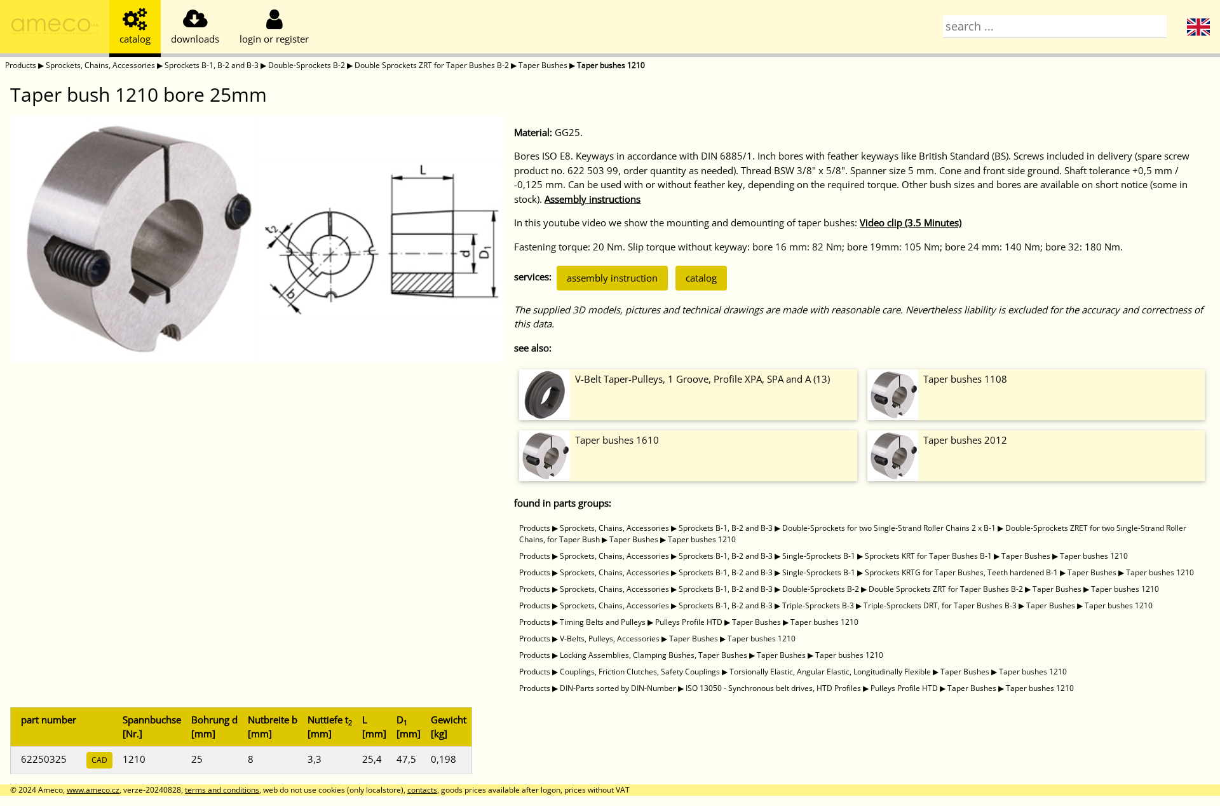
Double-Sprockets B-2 (306, 65)
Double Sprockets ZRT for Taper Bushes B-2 (432, 65)
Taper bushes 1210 (611, 65)
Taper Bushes (542, 65)
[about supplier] (54, 28)
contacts (422, 789)
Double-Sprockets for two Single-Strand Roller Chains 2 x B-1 (889, 528)
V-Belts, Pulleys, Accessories (610, 638)
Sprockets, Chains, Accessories (100, 65)
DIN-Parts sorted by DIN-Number (618, 688)
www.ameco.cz (93, 789)
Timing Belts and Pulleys (603, 622)
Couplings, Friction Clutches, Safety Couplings (640, 671)
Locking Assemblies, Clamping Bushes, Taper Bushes (653, 655)
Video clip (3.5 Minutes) (910, 222)
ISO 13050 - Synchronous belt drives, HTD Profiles (773, 688)
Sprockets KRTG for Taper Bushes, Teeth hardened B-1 (961, 572)
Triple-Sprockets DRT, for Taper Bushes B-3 (940, 605)
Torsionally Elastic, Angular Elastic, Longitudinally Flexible (830, 671)
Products (20, 65)
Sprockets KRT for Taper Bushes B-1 (928, 555)
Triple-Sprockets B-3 (818, 605)
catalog (701, 277)
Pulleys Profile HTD (688, 622)
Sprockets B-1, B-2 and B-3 (212, 65)
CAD (99, 760)
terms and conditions (222, 789)
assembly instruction (612, 277)
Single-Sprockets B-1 (818, 555)
